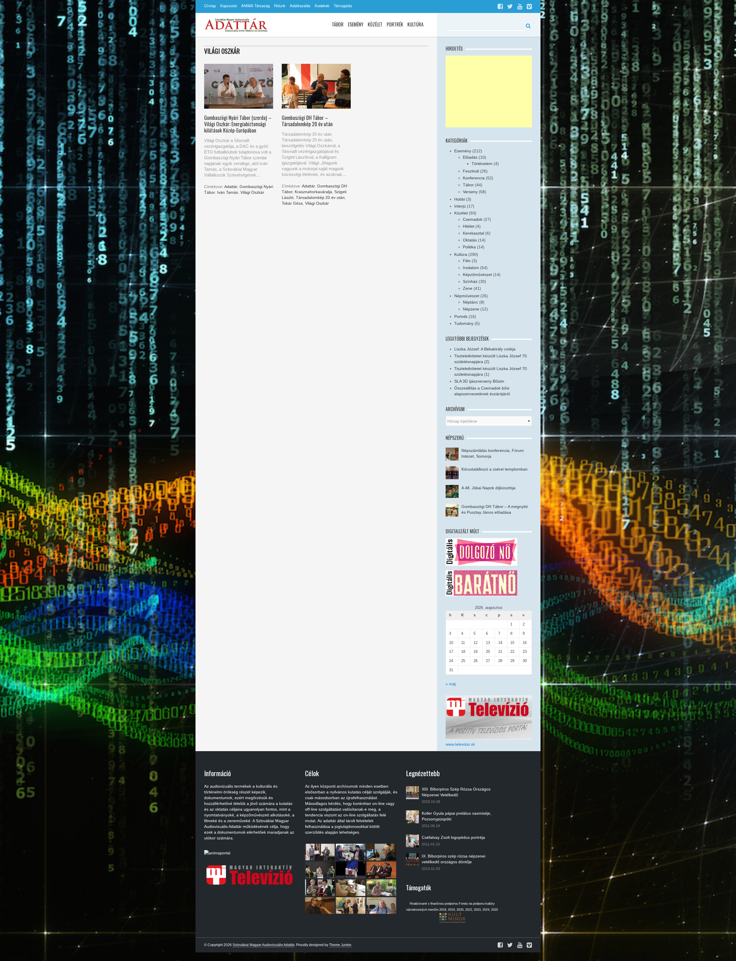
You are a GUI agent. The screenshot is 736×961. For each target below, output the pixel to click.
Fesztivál (471, 171)
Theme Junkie (340, 945)
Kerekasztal (473, 233)
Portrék (395, 24)
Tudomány (464, 323)
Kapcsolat (228, 5)
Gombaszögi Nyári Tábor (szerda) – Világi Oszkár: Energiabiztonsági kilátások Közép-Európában (237, 124)
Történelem (481, 163)
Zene (467, 288)
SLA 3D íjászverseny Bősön (479, 381)
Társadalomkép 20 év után (320, 197)
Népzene (471, 309)
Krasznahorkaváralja (313, 191)
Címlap (210, 5)
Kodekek (322, 5)
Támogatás (343, 5)
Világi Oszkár (252, 192)
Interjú (460, 206)
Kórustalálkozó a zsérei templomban (494, 469)
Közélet (375, 24)
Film (467, 260)
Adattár (230, 186)
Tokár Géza (292, 203)
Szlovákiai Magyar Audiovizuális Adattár (263, 945)
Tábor (338, 24)
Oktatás (470, 240)
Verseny (470, 191)
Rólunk (279, 5)
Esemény (355, 24)
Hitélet (468, 226)
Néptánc (470, 302)
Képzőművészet (477, 274)
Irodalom (471, 267)
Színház (470, 281)
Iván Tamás (227, 192)
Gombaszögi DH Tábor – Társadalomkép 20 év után (307, 121)
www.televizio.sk (460, 744)
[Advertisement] (489, 91)
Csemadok (472, 219)
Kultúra (415, 24)
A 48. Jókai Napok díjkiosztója (488, 488)
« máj (451, 684)
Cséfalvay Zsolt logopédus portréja (453, 837)
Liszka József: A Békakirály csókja (484, 349)
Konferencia (474, 178)
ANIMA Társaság (255, 5)
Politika (469, 247)
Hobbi (459, 199)
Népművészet (466, 296)
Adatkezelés (300, 5)
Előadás (470, 157)
